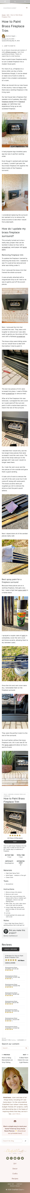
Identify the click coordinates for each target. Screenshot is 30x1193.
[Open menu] (26, 8)
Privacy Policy (15, 1186)
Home (3, 15)
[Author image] (4, 36)
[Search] (25, 1141)
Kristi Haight (11, 36)
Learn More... (16, 1114)
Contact (19, 1184)
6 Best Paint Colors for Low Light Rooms (23, 1058)
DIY (8, 15)
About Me (11, 1184)
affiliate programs (10, 52)
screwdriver (6, 247)
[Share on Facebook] (5, 1)
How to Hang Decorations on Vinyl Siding (7, 1058)
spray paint (22, 590)
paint (24, 635)
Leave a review (10, 949)
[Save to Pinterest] (25, 1)
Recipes (15, 1179)
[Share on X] (15, 1)
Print (15, 841)
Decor (15, 1169)
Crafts (15, 1174)
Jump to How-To (9, 46)
